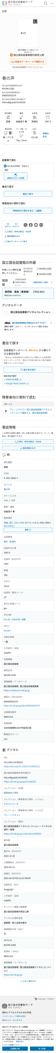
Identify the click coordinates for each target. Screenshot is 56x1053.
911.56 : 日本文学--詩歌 (15, 619)
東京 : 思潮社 (10, 541)
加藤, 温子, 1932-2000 (14, 522)
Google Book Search (16, 383)
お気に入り (8, 226)
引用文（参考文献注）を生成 (19, 231)
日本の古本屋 (12, 379)
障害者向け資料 (11, 792)
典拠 (26, 529)
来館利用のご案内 (40, 282)
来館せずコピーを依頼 (15, 178)
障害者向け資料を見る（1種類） (28, 210)
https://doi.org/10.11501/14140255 (21, 766)
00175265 (8, 525)
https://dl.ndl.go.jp (13, 974)
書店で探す (28, 193)
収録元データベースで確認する (29, 61)
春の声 (7, 489)
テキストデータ (11, 803)
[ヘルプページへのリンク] (31, 51)
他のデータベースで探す (17, 241)
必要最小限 (15, 1048)
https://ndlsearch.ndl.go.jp (17, 690)
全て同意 (42, 1048)
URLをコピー (16, 226)
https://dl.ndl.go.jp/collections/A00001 (22, 833)
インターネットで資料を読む (14, 1016)
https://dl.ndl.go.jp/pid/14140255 (20, 781)
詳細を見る (46, 135)
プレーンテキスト (12, 815)
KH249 (7, 630)
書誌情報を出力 (13, 236)
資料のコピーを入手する (12, 1020)
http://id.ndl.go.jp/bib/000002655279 (22, 705)
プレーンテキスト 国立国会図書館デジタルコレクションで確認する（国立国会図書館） (31, 411)
